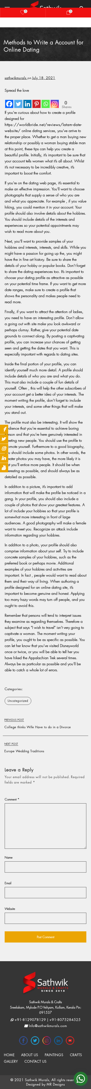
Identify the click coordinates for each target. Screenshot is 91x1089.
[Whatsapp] (46, 101)
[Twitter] (18, 101)
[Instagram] (55, 101)
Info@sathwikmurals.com (47, 1025)
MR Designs (56, 1084)
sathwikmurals (16, 78)
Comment (12, 799)
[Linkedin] (27, 101)
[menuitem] (9, 1055)
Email (8, 883)
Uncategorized (18, 701)
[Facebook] (9, 101)
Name (9, 857)
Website (10, 909)
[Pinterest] (36, 101)
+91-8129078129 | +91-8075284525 (47, 1019)
